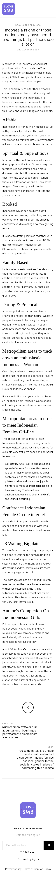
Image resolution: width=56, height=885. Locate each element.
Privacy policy (13, 869)
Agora (35, 859)
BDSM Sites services (28, 25)
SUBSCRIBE (49, 845)
